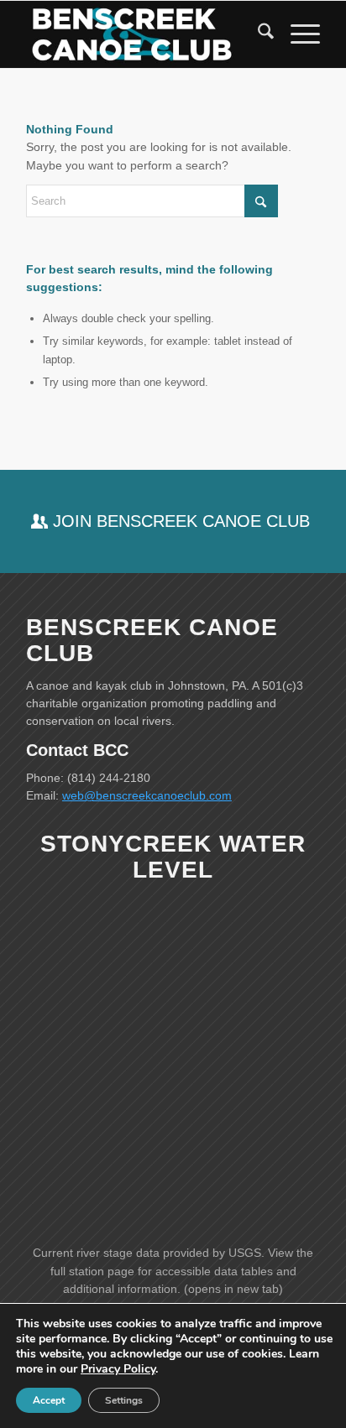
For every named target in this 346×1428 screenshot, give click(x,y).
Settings (124, 1400)
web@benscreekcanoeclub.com (147, 795)
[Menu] (297, 34)
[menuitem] (257, 34)
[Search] (257, 34)
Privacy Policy (118, 1369)
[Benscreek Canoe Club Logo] (143, 34)
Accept (49, 1400)
